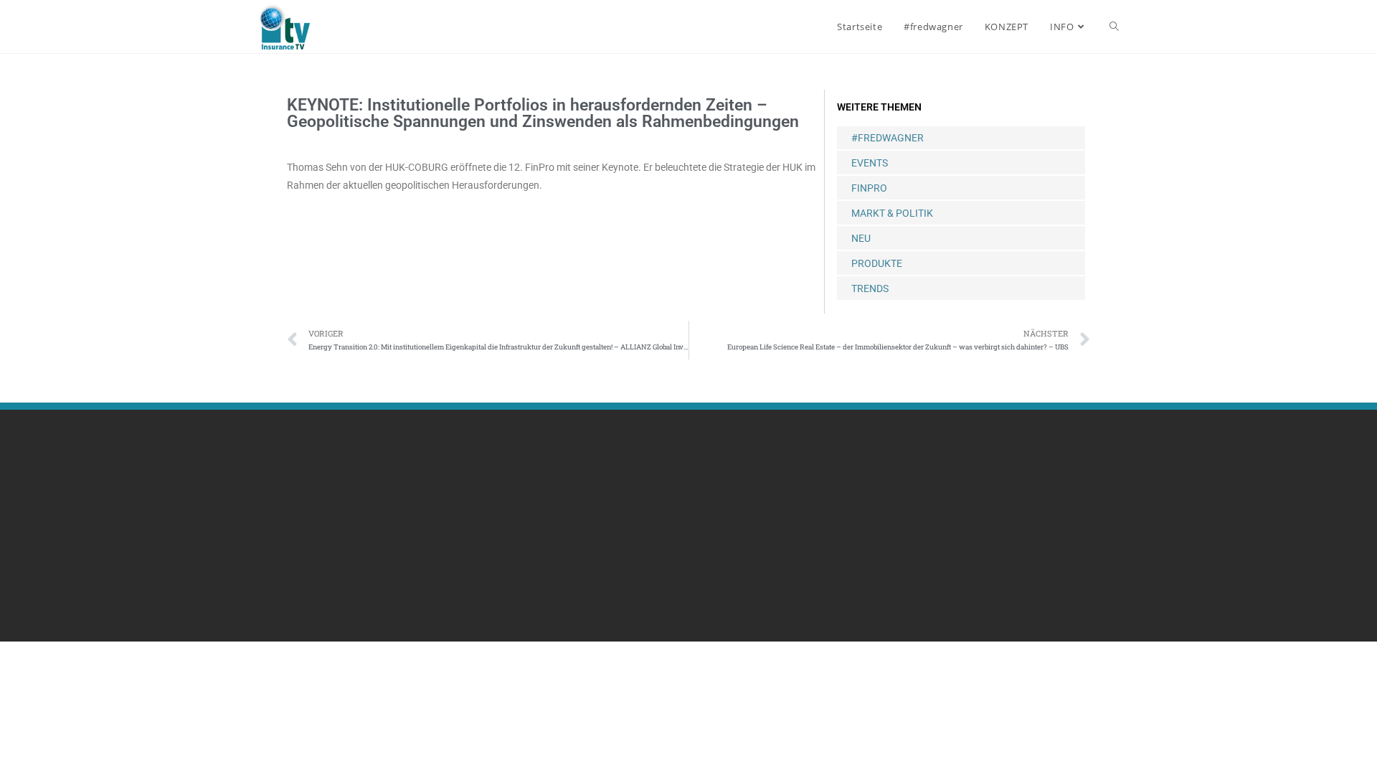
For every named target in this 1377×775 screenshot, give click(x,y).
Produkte (876, 263)
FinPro (869, 188)
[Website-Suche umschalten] (1114, 26)
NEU (861, 238)
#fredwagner (887, 138)
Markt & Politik (892, 213)
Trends (870, 288)
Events (869, 163)
